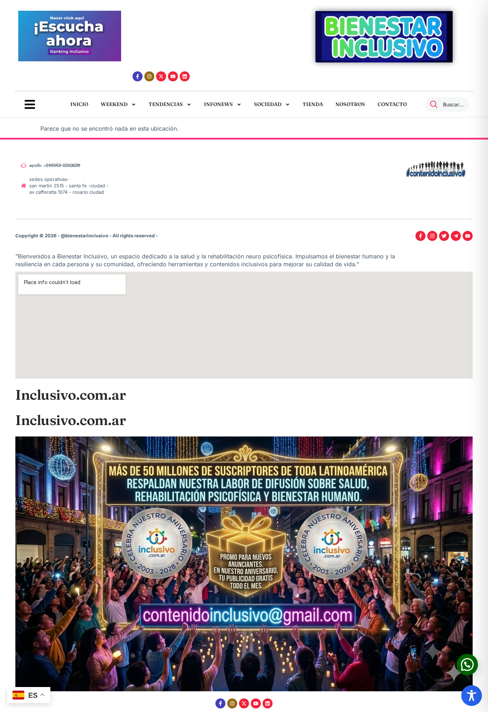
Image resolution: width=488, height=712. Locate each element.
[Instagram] (149, 76)
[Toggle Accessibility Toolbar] (471, 696)
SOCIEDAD (268, 104)
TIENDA (313, 104)
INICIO (79, 104)
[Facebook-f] (138, 76)
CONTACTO (392, 104)
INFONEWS (218, 104)
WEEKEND (114, 104)
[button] (467, 664)
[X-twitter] (161, 76)
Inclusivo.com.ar (70, 394)
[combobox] (447, 104)
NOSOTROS (350, 104)
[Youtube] (173, 76)
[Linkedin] (185, 76)
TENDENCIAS (166, 104)
